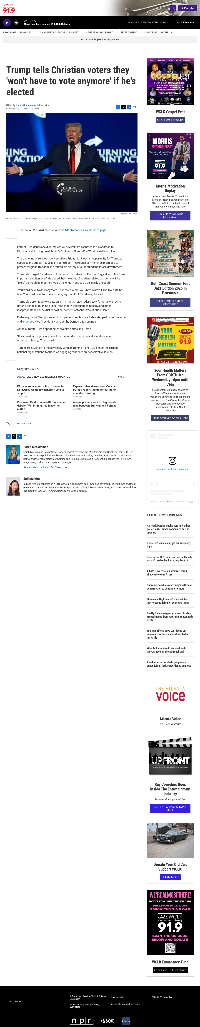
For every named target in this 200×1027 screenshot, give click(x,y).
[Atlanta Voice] (170, 694)
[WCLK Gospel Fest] (170, 81)
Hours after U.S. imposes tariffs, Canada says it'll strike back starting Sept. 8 (169, 558)
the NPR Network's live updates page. (83, 230)
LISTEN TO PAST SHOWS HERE (170, 808)
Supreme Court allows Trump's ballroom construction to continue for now (169, 586)
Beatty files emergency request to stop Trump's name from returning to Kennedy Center (170, 617)
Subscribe (150, 32)
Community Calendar (51, 32)
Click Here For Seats (170, 120)
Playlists (26, 32)
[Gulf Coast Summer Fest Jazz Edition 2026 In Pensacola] (170, 253)
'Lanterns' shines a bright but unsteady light (169, 544)
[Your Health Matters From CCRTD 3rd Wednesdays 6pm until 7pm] (170, 340)
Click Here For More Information (170, 302)
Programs (9, 32)
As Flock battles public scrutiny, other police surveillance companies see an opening (168, 529)
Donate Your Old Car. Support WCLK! (170, 866)
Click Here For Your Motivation (170, 215)
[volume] (16, 22)
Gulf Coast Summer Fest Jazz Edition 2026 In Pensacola (170, 288)
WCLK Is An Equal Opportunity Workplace (84, 1005)
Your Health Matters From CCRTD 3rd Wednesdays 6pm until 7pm (170, 377)
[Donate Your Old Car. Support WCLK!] (170, 840)
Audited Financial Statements (125, 1004)
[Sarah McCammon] (13, 454)
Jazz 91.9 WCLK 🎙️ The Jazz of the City (170, 501)
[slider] (21, 22)
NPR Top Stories (24, 423)
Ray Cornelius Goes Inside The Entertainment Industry (170, 789)
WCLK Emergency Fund (170, 962)
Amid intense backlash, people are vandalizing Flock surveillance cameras (169, 664)
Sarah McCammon (25, 105)
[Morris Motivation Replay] (170, 156)
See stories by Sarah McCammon (45, 467)
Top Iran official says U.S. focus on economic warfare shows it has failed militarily (168, 634)
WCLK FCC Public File (162, 997)
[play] (7, 23)
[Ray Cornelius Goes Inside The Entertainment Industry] (170, 757)
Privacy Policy (118, 997)
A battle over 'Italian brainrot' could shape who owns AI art (167, 572)
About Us (166, 32)
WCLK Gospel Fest (170, 111)
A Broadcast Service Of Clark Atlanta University (88, 997)
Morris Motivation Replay (170, 188)
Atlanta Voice (170, 718)
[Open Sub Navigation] (34, 32)
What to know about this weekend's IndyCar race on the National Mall (166, 650)
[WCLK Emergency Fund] (170, 922)
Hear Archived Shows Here (170, 418)
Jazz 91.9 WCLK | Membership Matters (100, 39)
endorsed (28, 321)
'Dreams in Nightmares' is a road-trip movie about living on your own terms (168, 600)
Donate (189, 8)
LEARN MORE (170, 877)
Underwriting (129, 32)
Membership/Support (99, 32)
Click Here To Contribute (170, 970)
